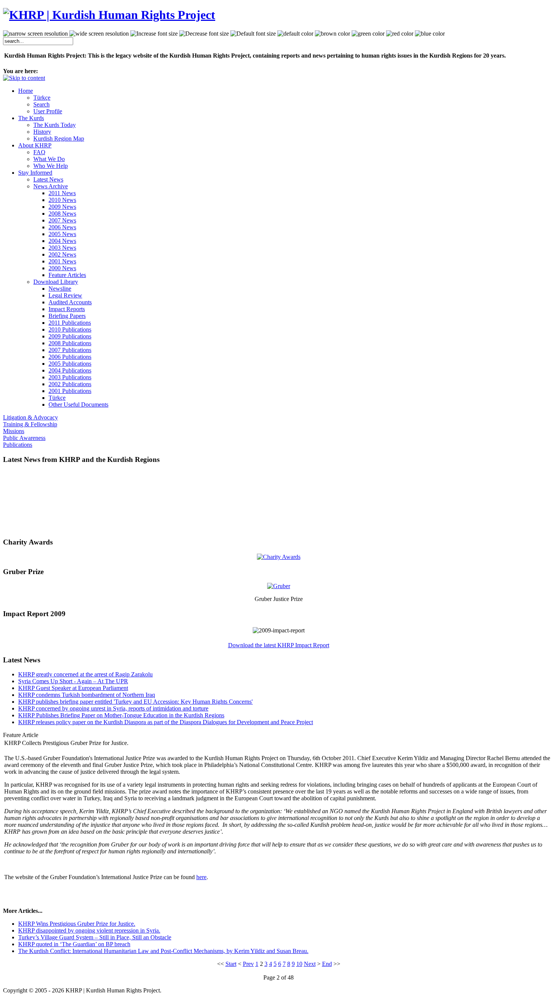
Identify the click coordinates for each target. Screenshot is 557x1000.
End (327, 964)
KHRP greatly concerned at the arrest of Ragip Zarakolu (85, 674)
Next (310, 964)
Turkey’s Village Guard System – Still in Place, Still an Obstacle (94, 937)
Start (230, 964)
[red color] (399, 33)
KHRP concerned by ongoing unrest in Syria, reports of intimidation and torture (113, 708)
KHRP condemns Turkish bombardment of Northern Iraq (86, 695)
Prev (248, 964)
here (201, 877)
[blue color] (430, 33)
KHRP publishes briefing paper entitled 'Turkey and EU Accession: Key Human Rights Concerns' (135, 701)
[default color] (295, 33)
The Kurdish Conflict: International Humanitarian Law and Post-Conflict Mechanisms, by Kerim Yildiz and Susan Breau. (163, 951)
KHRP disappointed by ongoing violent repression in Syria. (89, 930)
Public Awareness (24, 438)
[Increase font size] (154, 33)
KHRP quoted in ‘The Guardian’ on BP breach (74, 944)
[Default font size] (253, 33)
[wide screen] (99, 33)
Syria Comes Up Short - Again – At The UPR (73, 681)
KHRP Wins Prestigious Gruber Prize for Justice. (76, 923)
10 (299, 964)
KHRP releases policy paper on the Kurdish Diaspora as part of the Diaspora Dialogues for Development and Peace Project (165, 722)
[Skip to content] (24, 78)
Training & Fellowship (30, 424)
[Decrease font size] (204, 33)
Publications (17, 444)
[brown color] (332, 33)
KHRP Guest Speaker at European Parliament (73, 688)
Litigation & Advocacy (30, 417)
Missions (13, 431)
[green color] (368, 33)
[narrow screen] (35, 33)
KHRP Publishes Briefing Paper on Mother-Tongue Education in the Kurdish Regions (121, 715)
